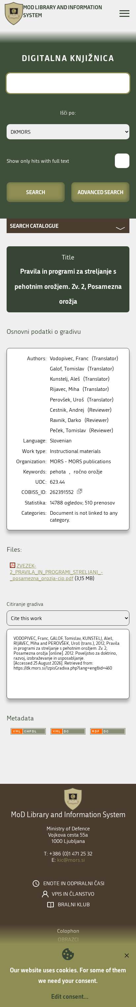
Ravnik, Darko (65, 420)
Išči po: (68, 113)
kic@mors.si (71, 860)
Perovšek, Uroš (67, 400)
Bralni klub (74, 904)
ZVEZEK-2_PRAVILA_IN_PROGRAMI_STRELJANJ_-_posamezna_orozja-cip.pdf (56, 572)
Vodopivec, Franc (69, 358)
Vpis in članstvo (73, 894)
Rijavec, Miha (64, 389)
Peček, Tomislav (68, 430)
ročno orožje (88, 472)
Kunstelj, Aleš (65, 379)
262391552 (62, 492)
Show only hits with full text (38, 161)
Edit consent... (69, 996)
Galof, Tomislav (67, 368)
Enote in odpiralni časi (73, 883)
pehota (58, 472)
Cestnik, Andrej (67, 410)
